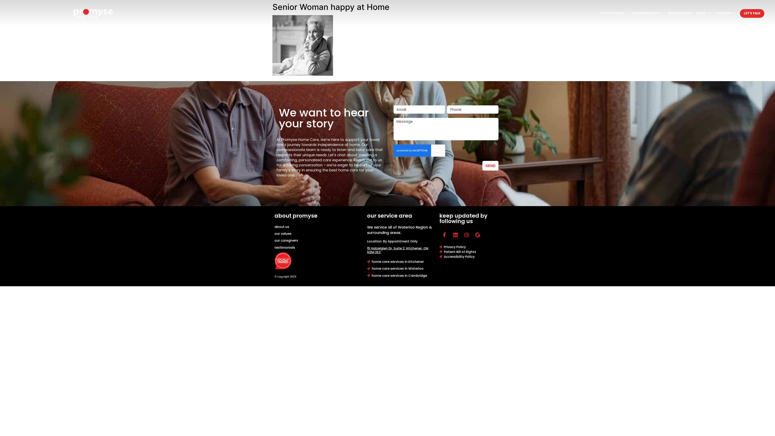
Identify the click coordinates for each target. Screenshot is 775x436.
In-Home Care (612, 13)
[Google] (478, 235)
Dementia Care (679, 13)
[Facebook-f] (444, 235)
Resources (723, 13)
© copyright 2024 (285, 276)
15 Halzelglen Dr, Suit (386, 248)
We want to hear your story (324, 118)
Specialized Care (645, 13)
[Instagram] (467, 235)
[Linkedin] (455, 235)
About (701, 13)
